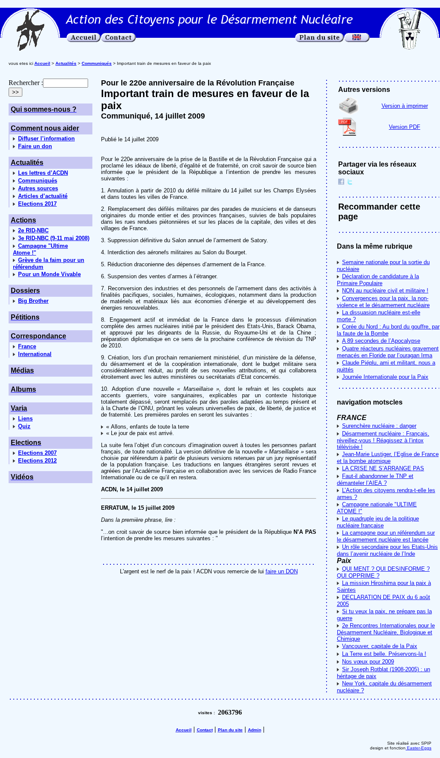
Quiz (24, 426)
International (35, 354)
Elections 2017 (37, 204)
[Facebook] (341, 182)
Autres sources (38, 188)
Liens (25, 418)
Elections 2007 (37, 453)
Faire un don (35, 146)
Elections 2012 (37, 460)
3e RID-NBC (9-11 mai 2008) (53, 238)
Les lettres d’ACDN (43, 173)
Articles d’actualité (42, 196)
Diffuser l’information (46, 138)
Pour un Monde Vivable (49, 274)
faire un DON (282, 571)
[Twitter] (349, 182)
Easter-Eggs (418, 748)
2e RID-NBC (33, 230)
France (27, 346)
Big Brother (33, 301)
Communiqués (37, 180)
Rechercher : (26, 82)
